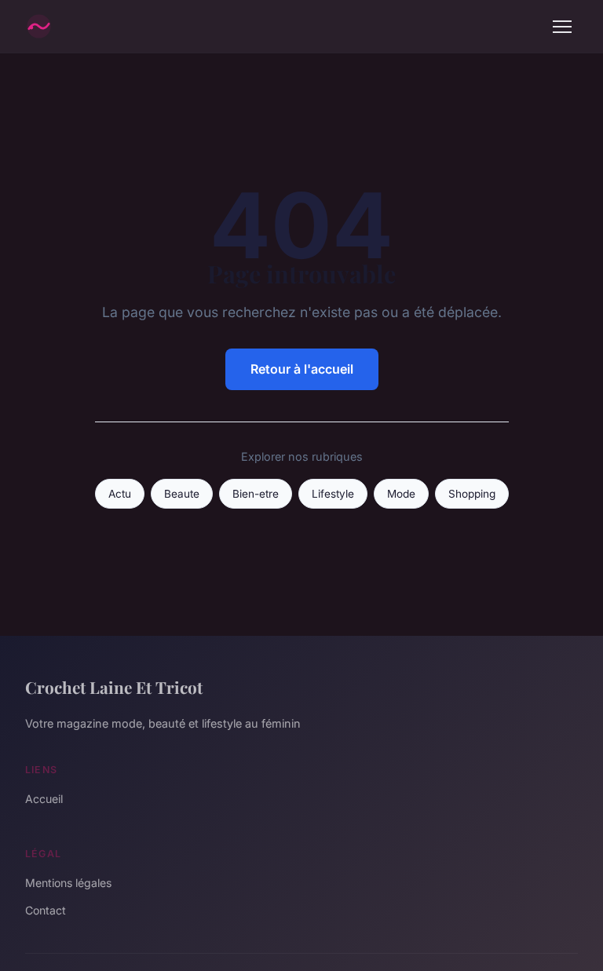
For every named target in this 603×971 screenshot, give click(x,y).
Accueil (44, 798)
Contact (45, 910)
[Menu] (562, 26)
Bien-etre (255, 493)
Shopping (471, 493)
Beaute (181, 493)
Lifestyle (333, 493)
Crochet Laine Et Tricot (114, 687)
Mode (401, 493)
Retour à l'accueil (301, 369)
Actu (119, 493)
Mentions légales (68, 882)
